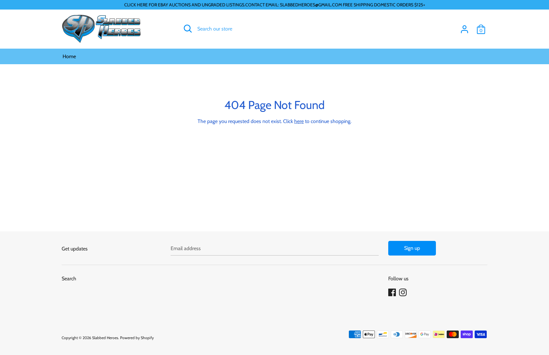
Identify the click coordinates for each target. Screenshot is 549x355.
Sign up (412, 248)
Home (69, 56)
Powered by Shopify (137, 337)
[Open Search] (187, 28)
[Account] (464, 27)
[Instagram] (403, 292)
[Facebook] (392, 292)
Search (69, 279)
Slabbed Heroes (105, 337)
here (299, 121)
